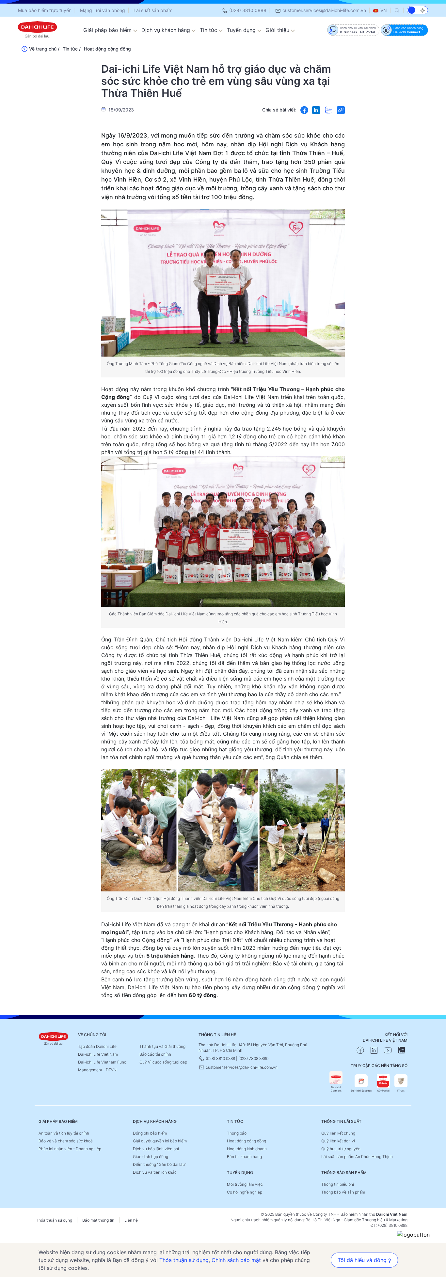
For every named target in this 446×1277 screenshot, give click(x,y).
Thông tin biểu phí (337, 1184)
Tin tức (209, 30)
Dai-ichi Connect (336, 1089)
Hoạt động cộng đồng (107, 48)
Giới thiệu (278, 30)
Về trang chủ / (44, 48)
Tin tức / (72, 48)
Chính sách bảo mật (236, 1260)
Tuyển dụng (242, 30)
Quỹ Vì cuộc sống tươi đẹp (163, 1062)
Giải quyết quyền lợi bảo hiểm (160, 1140)
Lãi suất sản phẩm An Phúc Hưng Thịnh (357, 1156)
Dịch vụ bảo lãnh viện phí (156, 1148)
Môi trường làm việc (245, 1184)
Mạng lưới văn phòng (102, 10)
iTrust (401, 1090)
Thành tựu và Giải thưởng (162, 1046)
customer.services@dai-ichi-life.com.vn (323, 10)
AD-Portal (383, 1090)
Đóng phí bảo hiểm (150, 1133)
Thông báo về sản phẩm (343, 1192)
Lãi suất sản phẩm (153, 10)
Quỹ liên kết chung (338, 1133)
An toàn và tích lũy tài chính (64, 1133)
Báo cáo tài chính (155, 1054)
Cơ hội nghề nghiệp (244, 1192)
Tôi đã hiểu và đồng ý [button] (364, 1260)
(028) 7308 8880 (253, 1058)
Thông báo (237, 1133)
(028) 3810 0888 (247, 10)
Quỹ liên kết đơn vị (338, 1140)
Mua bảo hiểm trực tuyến (45, 10)
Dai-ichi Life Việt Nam (98, 1054)
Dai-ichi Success (361, 1090)
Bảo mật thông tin (98, 1220)
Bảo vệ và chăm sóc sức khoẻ (66, 1140)
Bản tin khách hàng (244, 1156)
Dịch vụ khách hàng (166, 30)
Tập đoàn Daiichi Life (97, 1046)
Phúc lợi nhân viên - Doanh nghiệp (70, 1148)
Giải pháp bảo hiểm (108, 30)
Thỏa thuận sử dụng (54, 1220)
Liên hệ (131, 1220)
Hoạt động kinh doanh (247, 1148)
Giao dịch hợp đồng (150, 1156)
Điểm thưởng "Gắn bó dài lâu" (159, 1164)
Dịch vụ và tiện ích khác (155, 1172)
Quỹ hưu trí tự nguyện (340, 1148)
